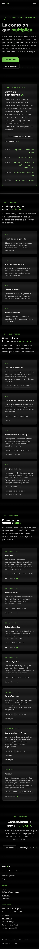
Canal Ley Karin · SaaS (10, 925)
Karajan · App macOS (9, 928)
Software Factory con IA (10, 892)
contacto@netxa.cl (26, 848)
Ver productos (11, 66)
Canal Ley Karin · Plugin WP (12, 912)
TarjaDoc (5, 915)
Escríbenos (9, 848)
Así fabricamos (11, 141)
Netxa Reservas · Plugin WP (12, 909)
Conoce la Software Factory (19, 136)
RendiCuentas (7, 918)
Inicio (4, 889)
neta (5, 3)
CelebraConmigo (8, 922)
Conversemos (10, 60)
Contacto (5, 899)
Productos (6, 895)
